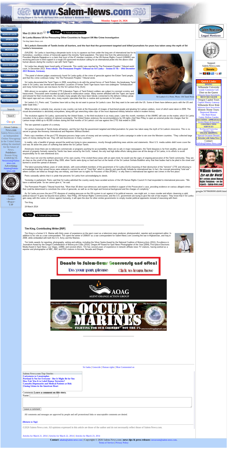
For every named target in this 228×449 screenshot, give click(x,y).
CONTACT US (10, 96)
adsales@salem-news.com (71, 440)
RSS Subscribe (9, 101)
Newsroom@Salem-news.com (11, 162)
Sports (9, 39)
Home (9, 29)
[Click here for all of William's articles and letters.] (211, 186)
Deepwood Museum (208, 112)
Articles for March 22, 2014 (61, 436)
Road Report (9, 65)
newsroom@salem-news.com (164, 440)
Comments (9, 75)
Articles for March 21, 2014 (35, 436)
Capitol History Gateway (208, 102)
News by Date (9, 34)
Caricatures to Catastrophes (36, 376)
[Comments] (48, 33)
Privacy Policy (122, 443)
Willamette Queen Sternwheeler (208, 95)
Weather (9, 50)
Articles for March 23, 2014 (87, 436)
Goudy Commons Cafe (209, 90)
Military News (9, 60)
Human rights (108, 367)
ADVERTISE (9, 80)
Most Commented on (125, 367)
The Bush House (208, 115)
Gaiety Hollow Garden (209, 117)
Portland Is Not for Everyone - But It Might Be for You (49, 379)
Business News (9, 55)
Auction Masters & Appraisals (208, 122)
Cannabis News (10, 70)
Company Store (9, 91)
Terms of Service (106, 443)
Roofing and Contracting (209, 130)
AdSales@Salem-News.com (208, 143)
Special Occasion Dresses (209, 135)
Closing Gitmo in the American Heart (40, 386)
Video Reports (9, 45)
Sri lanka (87, 367)
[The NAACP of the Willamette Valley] (211, 58)
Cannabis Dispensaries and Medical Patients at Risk (47, 383)
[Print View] (44, 33)
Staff (9, 85)
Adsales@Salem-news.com (11, 169)
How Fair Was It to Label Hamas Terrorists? (44, 381)
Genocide (96, 367)
